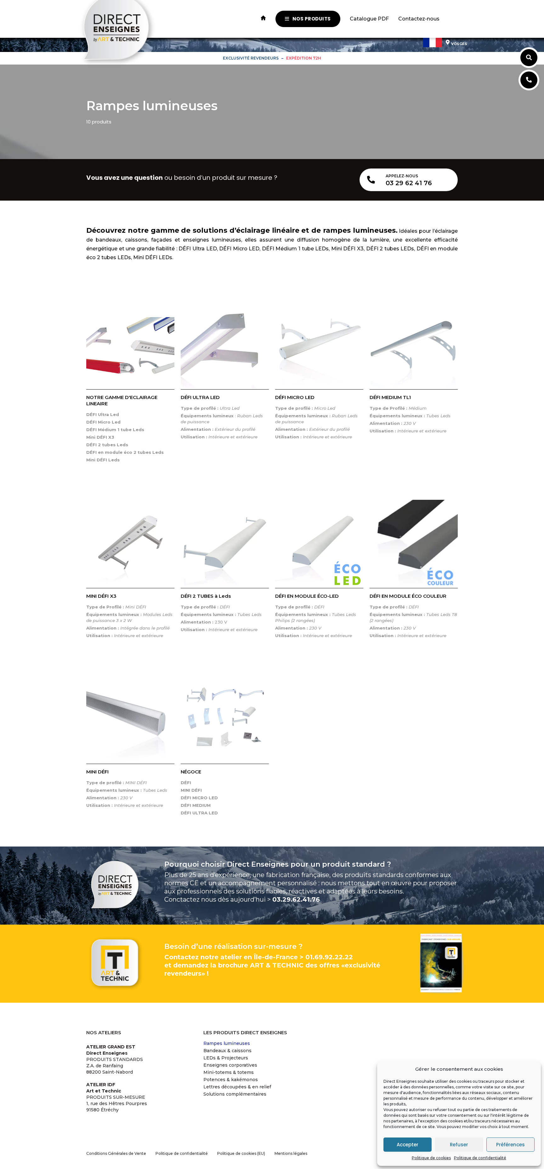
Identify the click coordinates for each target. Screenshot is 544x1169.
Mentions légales (291, 1153)
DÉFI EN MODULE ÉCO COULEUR (408, 596)
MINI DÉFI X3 (101, 596)
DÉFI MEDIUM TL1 (390, 397)
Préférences (510, 1144)
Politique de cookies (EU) (241, 1153)
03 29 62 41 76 (409, 183)
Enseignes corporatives (230, 1065)
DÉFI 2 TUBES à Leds (206, 596)
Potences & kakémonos (230, 1079)
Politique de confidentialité (480, 1157)
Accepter (407, 1144)
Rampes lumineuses (226, 1043)
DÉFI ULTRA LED (200, 397)
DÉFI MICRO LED (294, 397)
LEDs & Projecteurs (225, 1058)
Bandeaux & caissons (227, 1050)
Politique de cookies (431, 1157)
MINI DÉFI (97, 772)
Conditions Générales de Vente (116, 1153)
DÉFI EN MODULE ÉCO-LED (307, 596)
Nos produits (311, 18)
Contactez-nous (418, 19)
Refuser (459, 1144)
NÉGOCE (191, 772)
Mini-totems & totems (228, 1072)
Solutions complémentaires (234, 1094)
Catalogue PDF (369, 19)
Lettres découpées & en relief (237, 1087)
